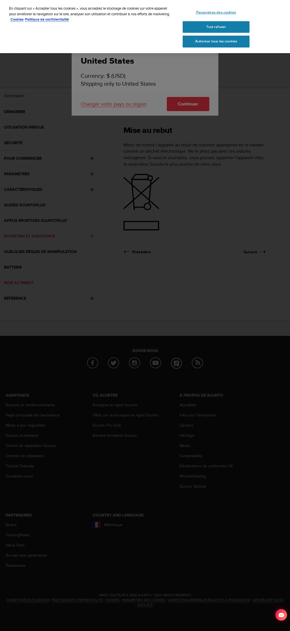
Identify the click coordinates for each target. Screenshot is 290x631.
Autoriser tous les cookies (216, 41)
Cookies (17, 19)
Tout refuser (216, 27)
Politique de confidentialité (47, 19)
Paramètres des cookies (216, 12)
